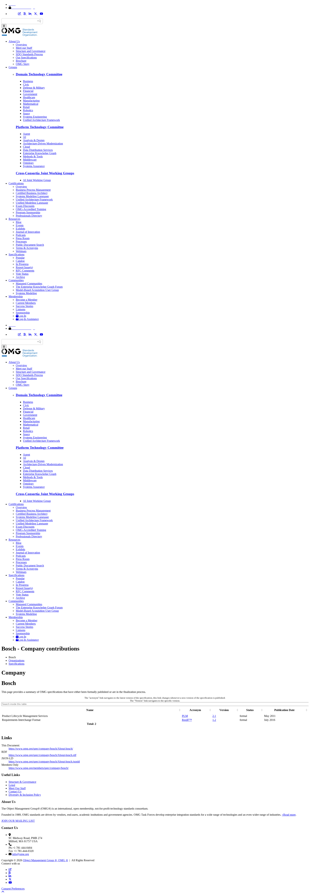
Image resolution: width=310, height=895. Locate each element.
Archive (20, 277)
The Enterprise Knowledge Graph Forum (39, 286)
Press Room (22, 238)
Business (28, 81)
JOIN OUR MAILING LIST (18, 820)
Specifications (16, 254)
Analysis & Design (33, 140)
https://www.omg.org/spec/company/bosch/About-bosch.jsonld (44, 761)
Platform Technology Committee (40, 127)
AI (24, 137)
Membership (16, 296)
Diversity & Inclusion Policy (25, 794)
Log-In (22, 315)
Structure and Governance (30, 51)
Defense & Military (34, 87)
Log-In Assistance (28, 319)
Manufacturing (31, 100)
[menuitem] (159, 660)
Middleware (30, 159)
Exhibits (20, 228)
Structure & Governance (22, 781)
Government (30, 94)
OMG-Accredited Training (31, 209)
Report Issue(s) (24, 267)
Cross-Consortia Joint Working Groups (45, 173)
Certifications (16, 183)
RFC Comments (25, 270)
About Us (14, 41)
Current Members (26, 302)
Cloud (26, 146)
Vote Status (22, 273)
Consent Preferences (13, 888)
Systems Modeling (26, 293)
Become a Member (26, 299)
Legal (12, 785)
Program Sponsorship (28, 212)
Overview (21, 44)
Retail (26, 107)
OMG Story (22, 64)
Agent (26, 133)
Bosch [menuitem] (12, 657)
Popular (20, 257)
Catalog (20, 260)
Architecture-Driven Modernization (43, 143)
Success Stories (24, 306)
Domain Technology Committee (39, 74)
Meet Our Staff (17, 788)
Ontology (28, 162)
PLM (185, 715)
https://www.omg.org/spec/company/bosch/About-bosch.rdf (42, 755)
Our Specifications (26, 57)
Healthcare (29, 97)
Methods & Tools (33, 156)
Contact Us (15, 791)
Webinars (21, 251)
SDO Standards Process (29, 54)
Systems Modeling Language (32, 196)
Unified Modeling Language (32, 202)
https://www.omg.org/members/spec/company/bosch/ (39, 768)
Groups (13, 67)
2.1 (214, 715)
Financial (28, 90)
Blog (18, 222)
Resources (14, 218)
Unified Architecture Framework (41, 120)
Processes (21, 241)
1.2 (214, 719)
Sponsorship (23, 312)
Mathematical (30, 103)
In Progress (22, 264)
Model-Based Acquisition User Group (37, 290)
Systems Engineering (35, 116)
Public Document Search (30, 244)
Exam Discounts (25, 206)
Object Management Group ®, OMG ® (45, 860)
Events (20, 225)
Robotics (28, 110)
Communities (16, 280)
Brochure (21, 60)
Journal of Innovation (28, 231)
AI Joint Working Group (37, 180)
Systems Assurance (34, 166)
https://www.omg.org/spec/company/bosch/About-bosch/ (41, 748)
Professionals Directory (29, 215)
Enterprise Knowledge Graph (39, 153)
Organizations (16, 660)
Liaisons (20, 309)
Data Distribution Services (38, 150)
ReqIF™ (187, 719)
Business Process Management (33, 189)
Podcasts (21, 235)
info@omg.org (20, 854)
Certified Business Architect (31, 193)
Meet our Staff (24, 47)
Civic (26, 84)
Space (26, 113)
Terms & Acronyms (27, 248)
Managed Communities (29, 283)
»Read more (289, 814)
